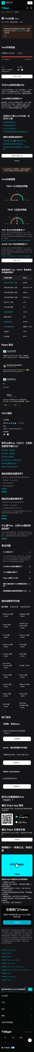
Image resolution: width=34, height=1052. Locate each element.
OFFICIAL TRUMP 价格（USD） (23, 705)
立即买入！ (5, 489)
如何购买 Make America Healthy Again (13, 966)
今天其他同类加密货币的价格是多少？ (16, 132)
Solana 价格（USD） (7, 695)
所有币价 (17, 161)
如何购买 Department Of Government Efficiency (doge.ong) (17, 970)
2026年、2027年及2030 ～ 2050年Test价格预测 (16, 240)
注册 (5, 36)
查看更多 (4, 538)
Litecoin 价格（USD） (7, 685)
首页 (3, 12)
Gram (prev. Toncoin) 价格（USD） (7, 666)
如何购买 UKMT (6, 980)
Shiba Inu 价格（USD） (24, 636)
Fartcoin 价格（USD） (7, 676)
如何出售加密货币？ (10, 125)
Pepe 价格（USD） (22, 646)
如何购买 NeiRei (6, 953)
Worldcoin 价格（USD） (8, 615)
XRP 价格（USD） (6, 705)
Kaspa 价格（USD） (6, 626)
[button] (17, 996)
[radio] (8, 423)
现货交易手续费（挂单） (11, 282)
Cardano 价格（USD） (7, 655)
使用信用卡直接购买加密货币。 (13, 144)
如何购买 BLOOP (7, 956)
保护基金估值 (8, 322)
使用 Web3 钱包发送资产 (10, 467)
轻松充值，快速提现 (8, 450)
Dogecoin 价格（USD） (8, 646)
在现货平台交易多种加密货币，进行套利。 (16, 148)
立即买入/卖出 (17, 76)
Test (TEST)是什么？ (10, 128)
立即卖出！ (5, 515)
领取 (30, 989)
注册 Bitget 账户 (8, 141)
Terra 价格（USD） (6, 636)
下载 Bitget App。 (21, 141)
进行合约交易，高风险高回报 (11, 460)
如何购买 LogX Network (9, 976)
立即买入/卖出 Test (17, 155)
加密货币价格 (9, 12)
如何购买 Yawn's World (8, 963)
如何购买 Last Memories (9, 950)
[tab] (17, 996)
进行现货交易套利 (8, 457)
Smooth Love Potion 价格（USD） (23, 626)
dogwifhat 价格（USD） (24, 615)
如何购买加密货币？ (10, 122)
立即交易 (17, 839)
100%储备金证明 (9, 326)
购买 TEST (17, 260)
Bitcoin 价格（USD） (23, 676)
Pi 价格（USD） (25, 665)
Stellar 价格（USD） (23, 695)
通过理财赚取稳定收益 (9, 463)
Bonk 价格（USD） (22, 655)
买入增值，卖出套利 (8, 453)
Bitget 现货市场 (20, 31)
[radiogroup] (11, 423)
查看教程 (4, 492)
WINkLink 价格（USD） (24, 685)
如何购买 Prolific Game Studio (10, 960)
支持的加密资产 (8, 312)
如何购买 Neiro (6, 973)
